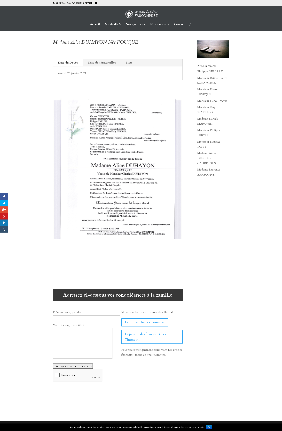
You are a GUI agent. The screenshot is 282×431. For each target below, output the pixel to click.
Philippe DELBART (210, 71)
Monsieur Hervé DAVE (212, 101)
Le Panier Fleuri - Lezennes (144, 322)
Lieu (129, 63)
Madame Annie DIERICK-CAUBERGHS (206, 158)
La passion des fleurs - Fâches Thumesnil (145, 337)
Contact (179, 24)
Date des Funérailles (102, 63)
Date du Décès (68, 63)
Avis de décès (112, 24)
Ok (208, 427)
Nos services (158, 24)
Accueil (95, 24)
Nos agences (134, 24)
